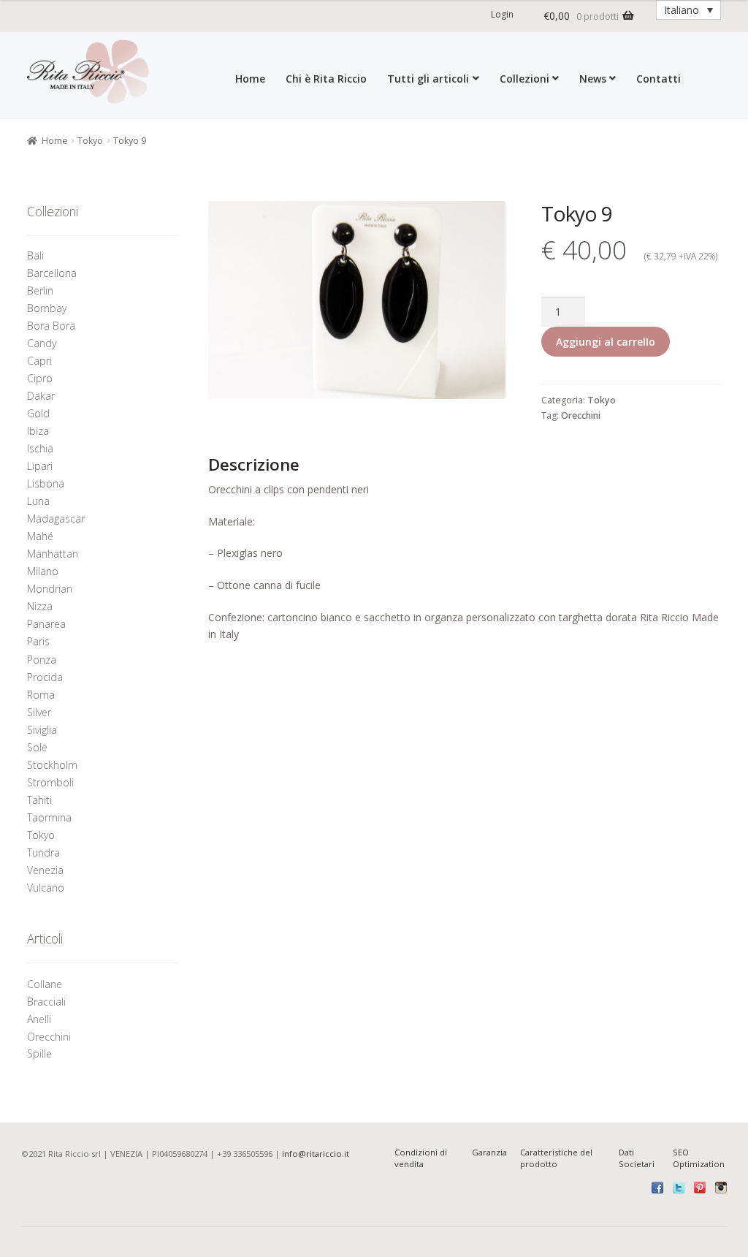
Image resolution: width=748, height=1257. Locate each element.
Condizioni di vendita (420, 1158)
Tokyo (90, 140)
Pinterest (700, 1187)
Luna (38, 501)
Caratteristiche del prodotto (556, 1158)
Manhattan (52, 554)
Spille (41, 1053)
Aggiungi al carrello (605, 342)
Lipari (40, 466)
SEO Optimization (699, 1158)
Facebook (657, 1187)
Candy (41, 343)
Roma (41, 695)
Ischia (40, 448)
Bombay (46, 308)
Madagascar (56, 518)
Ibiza (38, 431)
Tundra (43, 852)
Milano (42, 571)
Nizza (40, 606)
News (592, 78)
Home (250, 78)
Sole (37, 747)
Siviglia (42, 730)
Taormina (49, 817)
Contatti (658, 78)
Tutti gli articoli (428, 78)
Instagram (721, 1187)
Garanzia (489, 1152)
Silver (39, 712)
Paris (38, 641)
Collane (44, 984)
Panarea (46, 624)
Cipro (40, 378)
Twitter (678, 1187)
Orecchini (580, 415)
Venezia (45, 870)
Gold (38, 413)
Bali (35, 255)
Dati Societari (636, 1158)
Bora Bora (51, 326)
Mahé (40, 536)
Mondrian (49, 589)
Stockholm (52, 765)
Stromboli (50, 782)
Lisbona (45, 483)
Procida (45, 677)
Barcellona (52, 273)
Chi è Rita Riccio (326, 78)
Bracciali (46, 1002)
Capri (39, 361)
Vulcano (45, 888)
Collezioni (524, 78)
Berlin (40, 290)
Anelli (40, 1019)
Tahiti (39, 800)
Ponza (41, 660)
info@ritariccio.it (315, 1153)
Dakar (41, 396)
